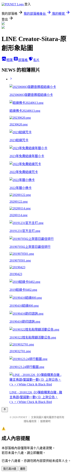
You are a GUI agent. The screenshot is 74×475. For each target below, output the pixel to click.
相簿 (9, 60)
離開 (22, 468)
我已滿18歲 (9, 468)
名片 (36, 60)
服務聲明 (45, 421)
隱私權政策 (30, 421)
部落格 (23, 60)
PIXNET (22, 417)
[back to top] (5, 409)
